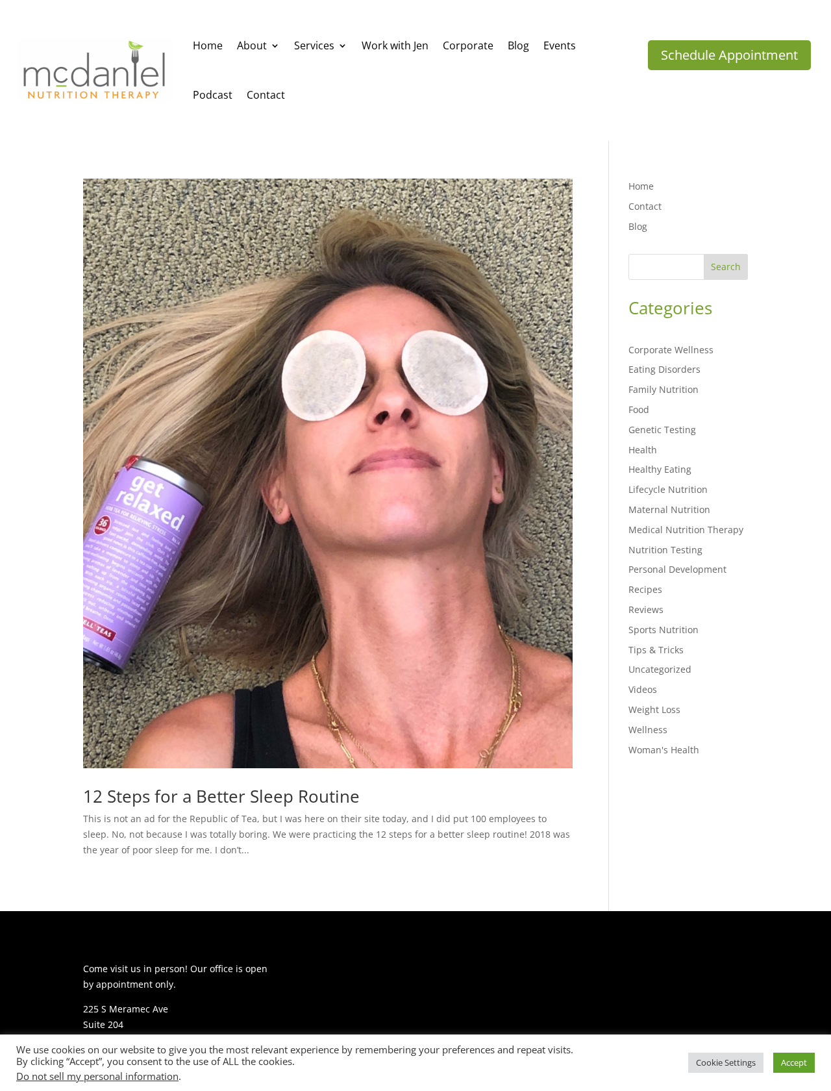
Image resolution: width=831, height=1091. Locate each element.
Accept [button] (794, 1062)
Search (726, 266)
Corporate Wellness (670, 350)
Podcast (212, 95)
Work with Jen (395, 45)
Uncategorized (659, 669)
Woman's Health (663, 750)
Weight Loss (654, 709)
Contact (266, 95)
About (252, 45)
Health (642, 450)
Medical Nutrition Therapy (685, 529)
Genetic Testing (662, 429)
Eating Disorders (664, 369)
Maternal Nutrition (669, 509)
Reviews (646, 609)
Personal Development (677, 569)
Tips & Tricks (656, 650)
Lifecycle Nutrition (668, 489)
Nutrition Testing (665, 550)
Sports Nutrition (663, 629)
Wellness (647, 729)
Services (314, 45)
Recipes (645, 589)
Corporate (468, 45)
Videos (642, 689)
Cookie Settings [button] (726, 1062)
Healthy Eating (659, 469)
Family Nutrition (663, 389)
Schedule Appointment (729, 55)
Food (638, 409)
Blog (518, 45)
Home (208, 45)
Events (559, 45)
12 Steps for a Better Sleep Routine (221, 796)
